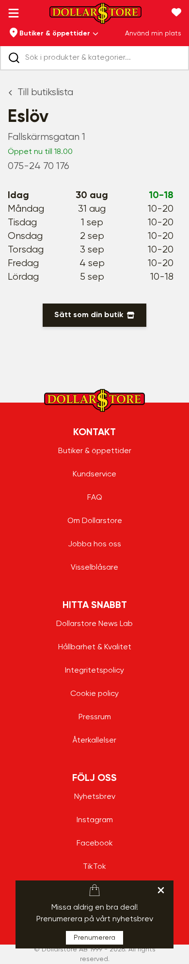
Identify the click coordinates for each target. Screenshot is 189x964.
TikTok (94, 867)
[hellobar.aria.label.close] (161, 890)
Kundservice (94, 474)
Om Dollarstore (94, 521)
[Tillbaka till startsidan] (95, 16)
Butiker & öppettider (94, 451)
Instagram (95, 820)
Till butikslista (45, 92)
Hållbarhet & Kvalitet (94, 647)
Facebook (95, 843)
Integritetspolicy (94, 671)
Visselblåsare (94, 568)
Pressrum (95, 717)
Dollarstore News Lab (94, 624)
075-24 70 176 (38, 166)
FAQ (94, 498)
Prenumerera (94, 937)
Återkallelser (94, 740)
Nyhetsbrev (94, 797)
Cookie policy (94, 694)
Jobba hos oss (94, 544)
